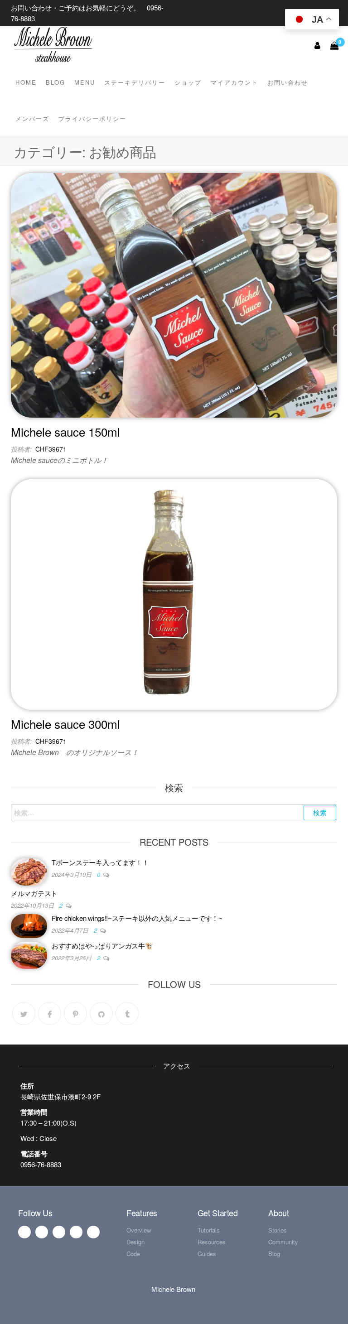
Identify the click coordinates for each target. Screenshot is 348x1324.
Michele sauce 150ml (65, 431)
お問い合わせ (287, 82)
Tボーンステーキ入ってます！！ (100, 862)
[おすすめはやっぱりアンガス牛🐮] (29, 954)
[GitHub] (101, 1013)
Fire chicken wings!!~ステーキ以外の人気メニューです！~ (137, 918)
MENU (84, 82)
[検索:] (174, 812)
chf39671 (51, 448)
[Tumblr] (127, 1013)
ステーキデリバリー (134, 82)
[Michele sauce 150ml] (174, 294)
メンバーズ (32, 118)
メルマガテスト (34, 893)
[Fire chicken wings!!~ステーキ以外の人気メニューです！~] (29, 925)
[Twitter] (23, 1013)
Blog (55, 82)
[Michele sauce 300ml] (174, 593)
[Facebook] (49, 1013)
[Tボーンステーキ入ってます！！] (29, 871)
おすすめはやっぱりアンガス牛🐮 (103, 945)
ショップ (188, 82)
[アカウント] (317, 45)
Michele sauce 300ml (65, 723)
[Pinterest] (75, 1013)
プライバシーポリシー (92, 118)
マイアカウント (234, 82)
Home (26, 82)
